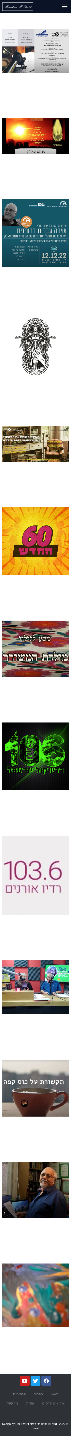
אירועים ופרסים (53, 1403)
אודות (30, 1403)
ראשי (54, 1394)
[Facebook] (46, 1381)
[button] (64, 6)
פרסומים (19, 1394)
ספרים (38, 1394)
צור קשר (12, 1403)
